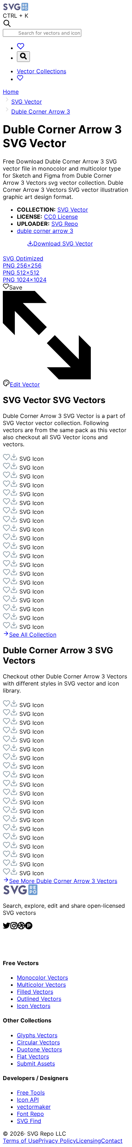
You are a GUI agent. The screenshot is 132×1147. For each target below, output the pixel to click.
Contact (111, 1140)
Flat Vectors (33, 1056)
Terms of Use (20, 1140)
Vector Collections (41, 71)
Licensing (88, 1140)
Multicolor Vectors (41, 984)
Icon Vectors (33, 1005)
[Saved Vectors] (20, 47)
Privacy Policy (57, 1140)
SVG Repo (64, 223)
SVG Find (29, 1120)
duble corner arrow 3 (45, 230)
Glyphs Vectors (37, 1035)
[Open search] (23, 56)
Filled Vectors (35, 991)
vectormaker (34, 1106)
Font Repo (30, 1113)
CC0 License (61, 216)
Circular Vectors (38, 1042)
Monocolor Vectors (42, 977)
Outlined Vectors (39, 998)
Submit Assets (36, 1063)
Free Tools (31, 1092)
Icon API (28, 1099)
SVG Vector (72, 209)
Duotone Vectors (39, 1049)
